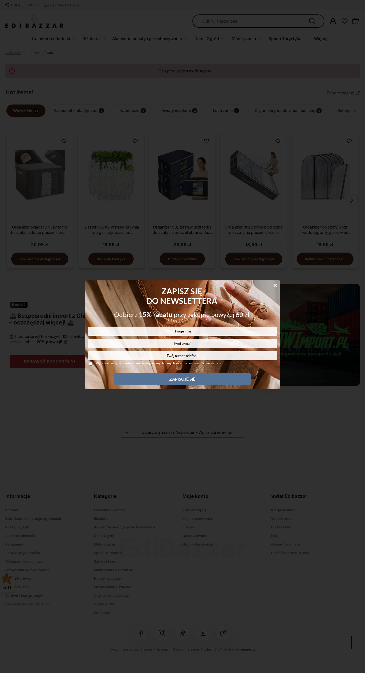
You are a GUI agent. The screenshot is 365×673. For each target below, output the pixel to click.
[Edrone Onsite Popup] (182, 336)
